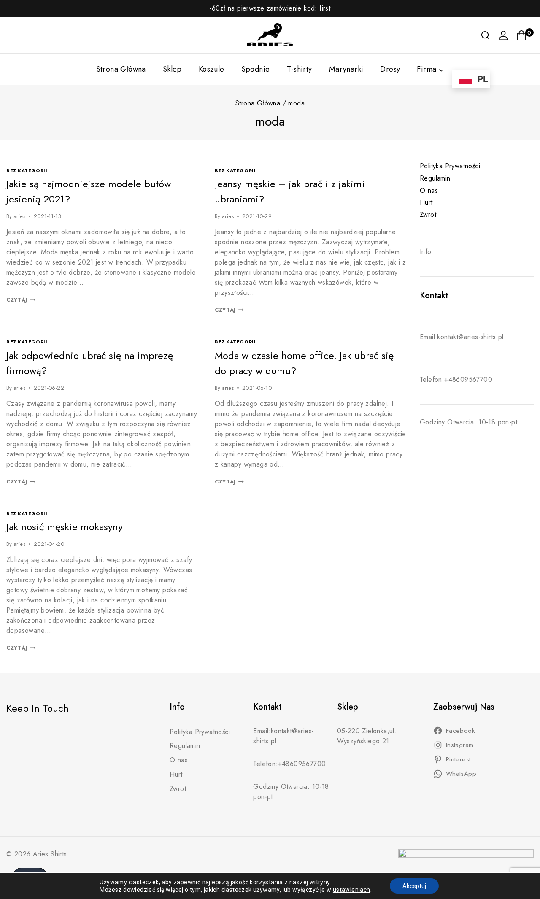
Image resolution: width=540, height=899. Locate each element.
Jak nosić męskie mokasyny (64, 526)
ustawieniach (351, 889)
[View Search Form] (485, 35)
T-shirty (299, 69)
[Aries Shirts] (270, 35)
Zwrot (428, 214)
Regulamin (435, 178)
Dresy (390, 69)
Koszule (211, 69)
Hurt (426, 202)
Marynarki (346, 69)
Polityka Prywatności (450, 166)
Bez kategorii (26, 170)
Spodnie (255, 69)
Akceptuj (414, 886)
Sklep (172, 69)
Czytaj (20, 300)
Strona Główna (121, 69)
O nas (429, 190)
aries (19, 216)
